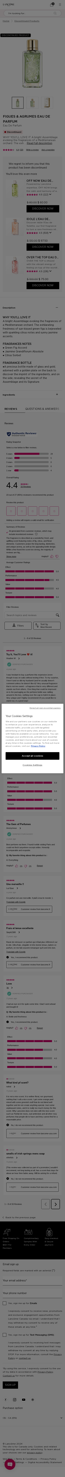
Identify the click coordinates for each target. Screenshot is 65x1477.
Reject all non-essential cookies (45, 708)
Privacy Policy (38, 746)
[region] (32, 738)
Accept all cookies (32, 756)
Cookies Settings (32, 765)
